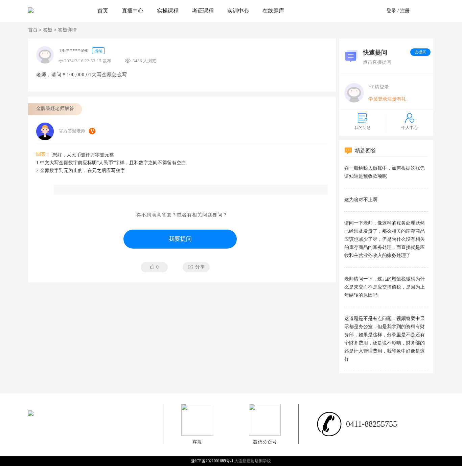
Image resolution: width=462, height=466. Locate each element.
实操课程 (168, 11)
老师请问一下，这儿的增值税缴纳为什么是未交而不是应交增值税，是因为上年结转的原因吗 (384, 287)
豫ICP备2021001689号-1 (212, 461)
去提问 (420, 52)
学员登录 (377, 99)
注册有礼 (396, 99)
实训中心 (238, 11)
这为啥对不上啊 (360, 199)
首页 (102, 11)
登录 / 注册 (398, 10)
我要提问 (180, 239)
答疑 (47, 30)
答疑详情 (67, 30)
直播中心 (132, 11)
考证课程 (203, 11)
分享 (200, 267)
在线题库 (273, 11)
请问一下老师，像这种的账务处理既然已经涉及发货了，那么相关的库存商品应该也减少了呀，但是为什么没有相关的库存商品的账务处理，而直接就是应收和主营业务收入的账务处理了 (384, 239)
